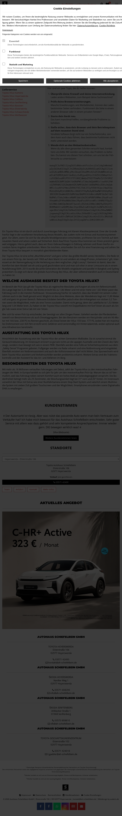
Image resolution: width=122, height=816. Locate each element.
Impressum (7, 30)
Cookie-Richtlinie (107, 25)
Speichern (23, 81)
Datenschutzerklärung (87, 25)
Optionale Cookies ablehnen (67, 81)
